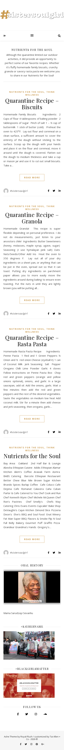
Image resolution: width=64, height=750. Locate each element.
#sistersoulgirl (19, 190)
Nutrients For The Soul (26, 92)
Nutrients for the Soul (32, 456)
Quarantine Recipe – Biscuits (32, 104)
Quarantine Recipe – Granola (32, 218)
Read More (32, 177)
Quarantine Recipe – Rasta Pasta (32, 341)
